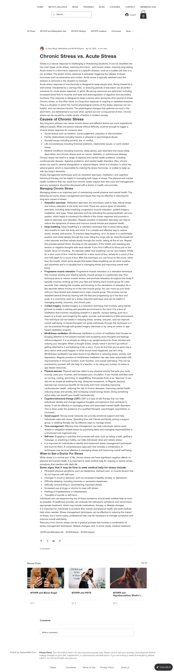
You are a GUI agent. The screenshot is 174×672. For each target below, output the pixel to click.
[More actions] (132, 48)
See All (144, 563)
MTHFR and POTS (81, 592)
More (128, 31)
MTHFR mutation (98, 31)
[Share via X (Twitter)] (47, 541)
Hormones (116, 31)
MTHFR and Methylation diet (53, 31)
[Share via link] (60, 541)
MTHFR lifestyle (78, 31)
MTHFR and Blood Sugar (43, 592)
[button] (143, 14)
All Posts (31, 31)
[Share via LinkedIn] (53, 541)
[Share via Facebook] (41, 541)
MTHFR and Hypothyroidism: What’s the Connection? (128, 594)
